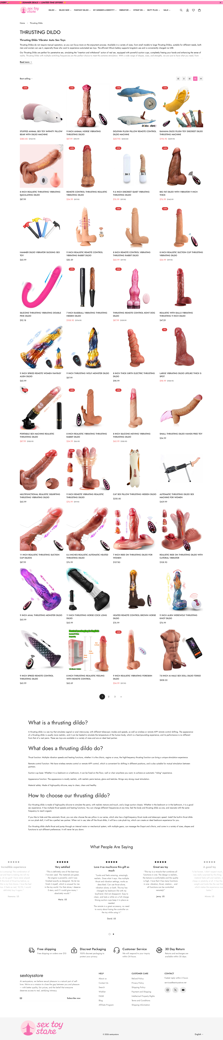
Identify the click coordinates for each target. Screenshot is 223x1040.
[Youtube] (183, 990)
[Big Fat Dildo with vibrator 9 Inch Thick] (181, 166)
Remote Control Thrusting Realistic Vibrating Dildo (86, 193)
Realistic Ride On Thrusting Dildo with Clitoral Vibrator (181, 556)
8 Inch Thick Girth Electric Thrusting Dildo (134, 375)
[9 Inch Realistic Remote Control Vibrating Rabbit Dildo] (88, 226)
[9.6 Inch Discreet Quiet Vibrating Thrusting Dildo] (135, 166)
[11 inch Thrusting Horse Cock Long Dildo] (88, 589)
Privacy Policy (138, 982)
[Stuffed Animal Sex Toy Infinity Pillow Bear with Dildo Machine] (41, 105)
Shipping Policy (138, 987)
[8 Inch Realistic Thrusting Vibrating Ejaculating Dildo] (41, 166)
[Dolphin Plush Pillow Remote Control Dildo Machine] (135, 105)
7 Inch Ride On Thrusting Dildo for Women (132, 556)
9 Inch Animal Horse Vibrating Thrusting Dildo (83, 133)
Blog (101, 1000)
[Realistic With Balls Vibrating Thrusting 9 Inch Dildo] (181, 287)
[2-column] (184, 78)
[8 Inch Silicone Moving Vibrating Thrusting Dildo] (135, 408)
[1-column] (178, 78)
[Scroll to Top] (218, 1026)
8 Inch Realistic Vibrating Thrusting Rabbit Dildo (86, 435)
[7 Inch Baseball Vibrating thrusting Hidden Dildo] (88, 287)
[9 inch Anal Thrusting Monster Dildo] (41, 589)
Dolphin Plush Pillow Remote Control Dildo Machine (134, 133)
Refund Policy (138, 978)
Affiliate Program (106, 1004)
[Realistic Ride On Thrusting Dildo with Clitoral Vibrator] (181, 529)
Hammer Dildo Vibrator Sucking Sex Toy (40, 254)
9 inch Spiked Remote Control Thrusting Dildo (36, 677)
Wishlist (102, 991)
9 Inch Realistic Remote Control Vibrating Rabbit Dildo (84, 254)
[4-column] (195, 78)
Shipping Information (141, 1004)
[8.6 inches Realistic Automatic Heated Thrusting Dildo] (88, 529)
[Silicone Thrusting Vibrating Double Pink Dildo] (41, 287)
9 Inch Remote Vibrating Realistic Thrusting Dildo (85, 496)
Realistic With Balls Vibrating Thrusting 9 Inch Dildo (176, 314)
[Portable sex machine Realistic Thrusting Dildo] (41, 408)
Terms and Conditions (141, 1000)
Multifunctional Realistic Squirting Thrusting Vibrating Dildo (40, 496)
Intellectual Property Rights (143, 996)
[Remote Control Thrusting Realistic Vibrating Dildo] (88, 166)
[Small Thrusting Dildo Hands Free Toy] (181, 408)
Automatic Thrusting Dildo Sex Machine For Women (177, 496)
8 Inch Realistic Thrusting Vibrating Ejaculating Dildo (40, 193)
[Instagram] (168, 990)
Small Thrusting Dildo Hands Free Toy (181, 433)
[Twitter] (175, 990)
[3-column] (189, 78)
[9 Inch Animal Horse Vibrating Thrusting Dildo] (88, 105)
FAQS (101, 996)
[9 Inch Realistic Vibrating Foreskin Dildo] (135, 650)
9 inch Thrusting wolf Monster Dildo (87, 373)
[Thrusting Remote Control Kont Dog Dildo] (135, 287)
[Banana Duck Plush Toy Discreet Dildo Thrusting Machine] (181, 105)
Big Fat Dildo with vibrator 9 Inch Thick (179, 193)
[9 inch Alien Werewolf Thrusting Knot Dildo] (181, 589)
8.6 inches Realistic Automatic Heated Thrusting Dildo (87, 556)
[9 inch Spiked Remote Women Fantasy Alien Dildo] (41, 347)
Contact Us (103, 982)
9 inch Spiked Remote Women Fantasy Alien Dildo (40, 375)
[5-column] (201, 78)
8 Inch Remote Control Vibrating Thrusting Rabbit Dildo (131, 254)
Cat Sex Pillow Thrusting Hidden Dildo (134, 494)
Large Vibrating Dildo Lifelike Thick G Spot (180, 375)
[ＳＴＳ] (29, 10)
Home (22, 23)
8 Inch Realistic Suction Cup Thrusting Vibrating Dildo (181, 254)
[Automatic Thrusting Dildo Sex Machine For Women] (181, 468)
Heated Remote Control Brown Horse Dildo (134, 617)
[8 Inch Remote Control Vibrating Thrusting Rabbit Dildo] (135, 226)
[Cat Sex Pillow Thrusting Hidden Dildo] (135, 468)
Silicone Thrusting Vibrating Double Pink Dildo (40, 314)
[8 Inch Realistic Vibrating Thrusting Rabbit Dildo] (88, 408)
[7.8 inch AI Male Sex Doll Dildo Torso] (181, 650)
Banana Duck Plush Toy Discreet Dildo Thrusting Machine (181, 133)
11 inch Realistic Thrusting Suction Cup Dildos (39, 556)
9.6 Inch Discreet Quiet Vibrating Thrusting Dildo (131, 193)
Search (102, 987)
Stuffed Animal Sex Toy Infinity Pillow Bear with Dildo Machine (41, 133)
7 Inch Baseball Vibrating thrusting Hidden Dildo (86, 314)
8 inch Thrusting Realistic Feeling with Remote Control (85, 677)
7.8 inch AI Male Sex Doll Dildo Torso (180, 675)
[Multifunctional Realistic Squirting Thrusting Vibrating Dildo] (41, 468)
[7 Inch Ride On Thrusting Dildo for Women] (135, 529)
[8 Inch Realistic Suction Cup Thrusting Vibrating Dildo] (181, 226)
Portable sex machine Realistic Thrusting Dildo (37, 435)
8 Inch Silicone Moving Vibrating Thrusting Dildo (131, 435)
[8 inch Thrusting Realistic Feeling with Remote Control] (88, 650)
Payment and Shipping (141, 991)
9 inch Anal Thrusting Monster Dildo (41, 615)
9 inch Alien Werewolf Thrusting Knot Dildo (178, 617)
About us (102, 978)
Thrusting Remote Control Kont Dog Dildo (134, 314)
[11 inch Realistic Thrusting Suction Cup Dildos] (41, 529)
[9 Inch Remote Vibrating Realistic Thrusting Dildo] (88, 468)
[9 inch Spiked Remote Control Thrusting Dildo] (41, 650)
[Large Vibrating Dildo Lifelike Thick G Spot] (181, 347)
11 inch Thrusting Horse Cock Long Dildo (86, 617)
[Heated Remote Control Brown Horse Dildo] (135, 589)
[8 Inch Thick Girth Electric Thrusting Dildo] (135, 347)
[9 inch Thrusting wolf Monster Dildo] (88, 347)
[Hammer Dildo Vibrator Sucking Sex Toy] (41, 226)
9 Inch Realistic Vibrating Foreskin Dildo (132, 677)
